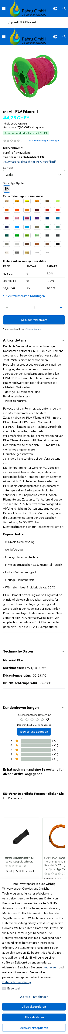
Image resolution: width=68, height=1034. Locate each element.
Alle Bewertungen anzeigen (44, 140)
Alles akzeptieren (34, 1007)
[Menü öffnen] (4, 8)
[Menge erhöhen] (61, 307)
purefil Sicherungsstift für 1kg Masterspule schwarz (19, 859)
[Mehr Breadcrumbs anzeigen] (5, 22)
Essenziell (13, 988)
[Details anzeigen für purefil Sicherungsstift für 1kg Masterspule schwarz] (21, 836)
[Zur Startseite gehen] (28, 8)
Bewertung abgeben (34, 732)
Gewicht (8, 168)
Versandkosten (34, 329)
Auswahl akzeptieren (34, 1028)
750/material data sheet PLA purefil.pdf (29, 162)
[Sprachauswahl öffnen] (55, 8)
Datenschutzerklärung (16, 982)
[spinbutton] (34, 307)
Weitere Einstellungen (34, 997)
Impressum (51, 967)
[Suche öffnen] (64, 8)
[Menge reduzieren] (7, 307)
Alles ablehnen (34, 1017)
